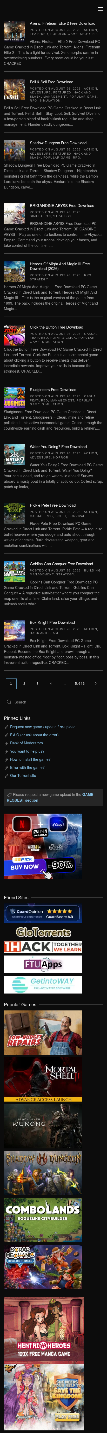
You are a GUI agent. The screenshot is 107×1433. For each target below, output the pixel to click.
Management (55, 96)
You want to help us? (27, 751)
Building (92, 570)
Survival (77, 516)
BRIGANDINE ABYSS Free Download (62, 205)
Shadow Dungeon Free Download (58, 142)
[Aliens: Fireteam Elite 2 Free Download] (14, 30)
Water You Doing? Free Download (58, 446)
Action (90, 30)
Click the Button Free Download (56, 327)
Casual (91, 333)
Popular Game (64, 33)
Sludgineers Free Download (53, 389)
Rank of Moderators (26, 742)
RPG (33, 100)
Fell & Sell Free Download (51, 81)
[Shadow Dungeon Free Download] (14, 150)
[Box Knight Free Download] (14, 629)
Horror (61, 457)
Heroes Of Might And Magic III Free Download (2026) (60, 266)
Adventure (40, 92)
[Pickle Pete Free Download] (14, 512)
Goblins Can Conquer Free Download (61, 563)
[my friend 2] (43, 931)
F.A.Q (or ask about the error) (34, 734)
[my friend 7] (43, 984)
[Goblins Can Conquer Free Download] (14, 571)
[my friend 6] (43, 963)
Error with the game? (27, 767)
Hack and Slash (44, 632)
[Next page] (95, 683)
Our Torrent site (23, 775)
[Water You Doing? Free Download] (14, 454)
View (43, 1031)
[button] (100, 9)
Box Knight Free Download (52, 622)
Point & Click (63, 337)
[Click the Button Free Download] (14, 334)
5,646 (80, 684)
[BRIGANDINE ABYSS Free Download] (14, 212)
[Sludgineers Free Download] (14, 397)
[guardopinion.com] (43, 912)
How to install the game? (30, 759)
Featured (39, 33)
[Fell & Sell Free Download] (14, 89)
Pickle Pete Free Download (53, 505)
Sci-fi (61, 516)
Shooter (88, 33)
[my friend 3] (43, 946)
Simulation (50, 100)
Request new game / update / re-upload (43, 726)
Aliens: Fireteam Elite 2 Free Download (62, 23)
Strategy (62, 216)
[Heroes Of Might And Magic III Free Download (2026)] (14, 271)
